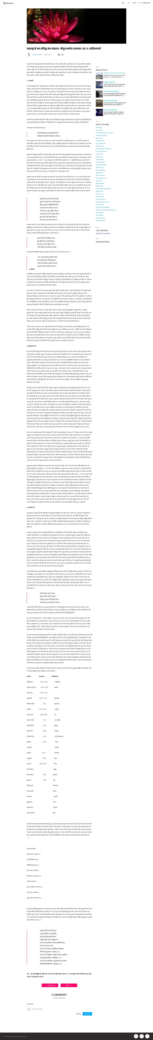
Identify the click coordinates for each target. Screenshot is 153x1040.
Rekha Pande (99, 186)
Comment (87, 1014)
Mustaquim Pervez (101, 178)
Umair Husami (99, 212)
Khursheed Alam (100, 170)
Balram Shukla (99, 146)
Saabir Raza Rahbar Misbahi (103, 188)
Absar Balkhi (99, 130)
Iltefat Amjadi (99, 159)
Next (68, 985)
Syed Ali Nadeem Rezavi (102, 202)
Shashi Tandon (100, 196)
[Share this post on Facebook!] (59, 54)
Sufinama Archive (37, 54)
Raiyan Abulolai (100, 183)
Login (134, 3)
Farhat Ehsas (99, 156)
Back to (144, 2)
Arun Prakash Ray (101, 143)
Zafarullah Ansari (100, 218)
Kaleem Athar (99, 167)
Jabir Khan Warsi (100, 162)
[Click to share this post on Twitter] (63, 54)
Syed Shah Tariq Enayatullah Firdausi (106, 210)
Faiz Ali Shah (99, 154)
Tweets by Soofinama (103, 233)
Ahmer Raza (99, 138)
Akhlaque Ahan (100, 140)
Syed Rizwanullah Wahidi (102, 207)
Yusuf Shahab (99, 215)
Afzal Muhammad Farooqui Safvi (104, 132)
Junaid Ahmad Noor (101, 164)
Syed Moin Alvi (100, 204)
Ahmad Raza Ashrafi (101, 135)
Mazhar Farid (99, 172)
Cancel (78, 1014)
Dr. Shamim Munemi (101, 151)
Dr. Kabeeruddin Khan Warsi (103, 148)
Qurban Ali (99, 180)
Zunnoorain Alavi (100, 220)
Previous (51, 985)
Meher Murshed (100, 175)
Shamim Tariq (99, 191)
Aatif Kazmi (99, 127)
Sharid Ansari (99, 194)
